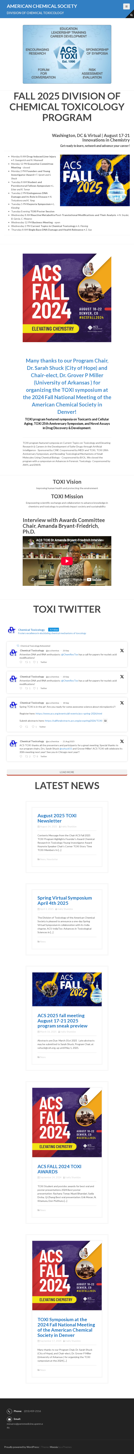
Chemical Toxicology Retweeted (35, 646)
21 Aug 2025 (69, 741)
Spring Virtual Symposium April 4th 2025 (65, 900)
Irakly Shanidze (68, 826)
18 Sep (66, 703)
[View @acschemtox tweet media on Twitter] (105, 721)
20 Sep (66, 650)
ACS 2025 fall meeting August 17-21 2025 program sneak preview (62, 1021)
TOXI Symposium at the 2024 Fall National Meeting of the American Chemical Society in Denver (66, 1327)
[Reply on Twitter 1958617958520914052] (21, 756)
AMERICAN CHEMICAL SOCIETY (42, 6)
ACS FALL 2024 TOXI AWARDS (59, 1168)
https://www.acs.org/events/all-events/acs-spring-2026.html (69, 713)
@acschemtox (52, 650)
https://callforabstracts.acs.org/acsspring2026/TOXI (73, 720)
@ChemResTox (69, 654)
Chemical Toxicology (32, 650)
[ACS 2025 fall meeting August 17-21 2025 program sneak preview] (67, 989)
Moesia (54, 1446)
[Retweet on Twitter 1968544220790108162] (27, 727)
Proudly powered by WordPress (21, 1446)
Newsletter (52, 859)
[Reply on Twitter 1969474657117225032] (21, 662)
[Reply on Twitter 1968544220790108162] (21, 727)
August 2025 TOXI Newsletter (57, 818)
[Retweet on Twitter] (18, 645)
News (43, 859)
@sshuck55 (65, 748)
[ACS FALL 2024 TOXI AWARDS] (67, 1122)
